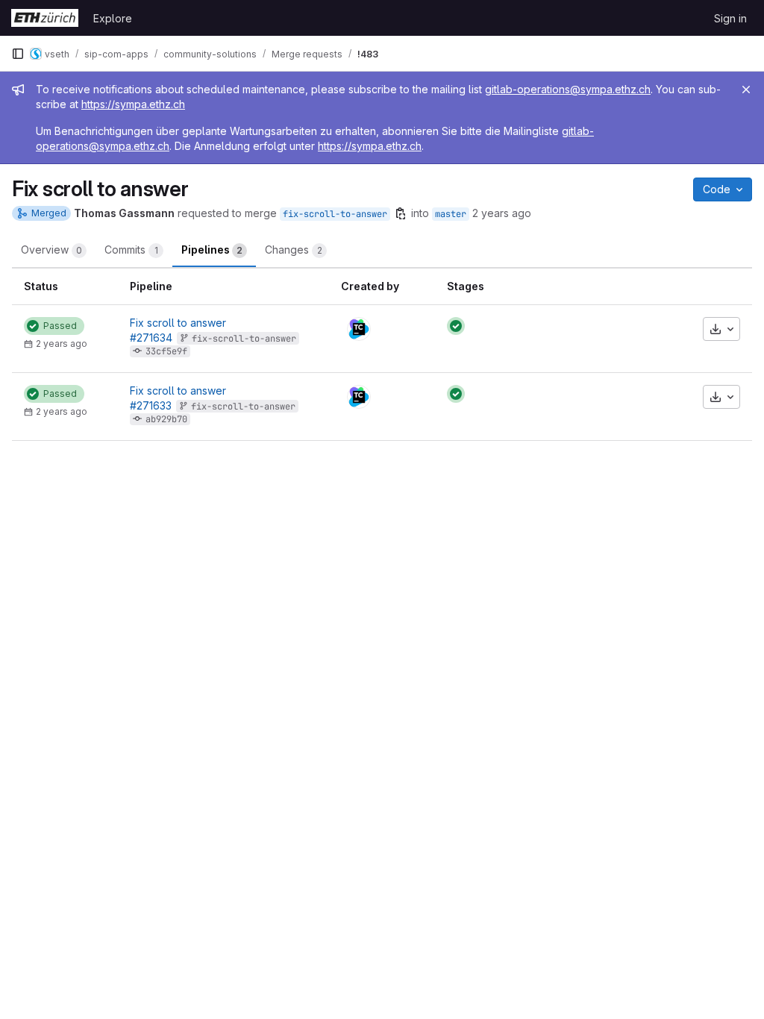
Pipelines (211, 249)
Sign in (730, 18)
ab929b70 (166, 419)
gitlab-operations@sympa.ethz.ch (568, 89)
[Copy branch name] (401, 213)
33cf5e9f (166, 351)
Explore (112, 18)
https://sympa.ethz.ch (133, 104)
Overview (51, 249)
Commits (131, 249)
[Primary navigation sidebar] (18, 54)
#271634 (151, 337)
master (450, 214)
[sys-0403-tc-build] (359, 329)
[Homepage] (44, 18)
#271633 (151, 405)
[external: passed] (456, 326)
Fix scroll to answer (178, 322)
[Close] (746, 89)
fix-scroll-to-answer (335, 214)
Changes (293, 249)
